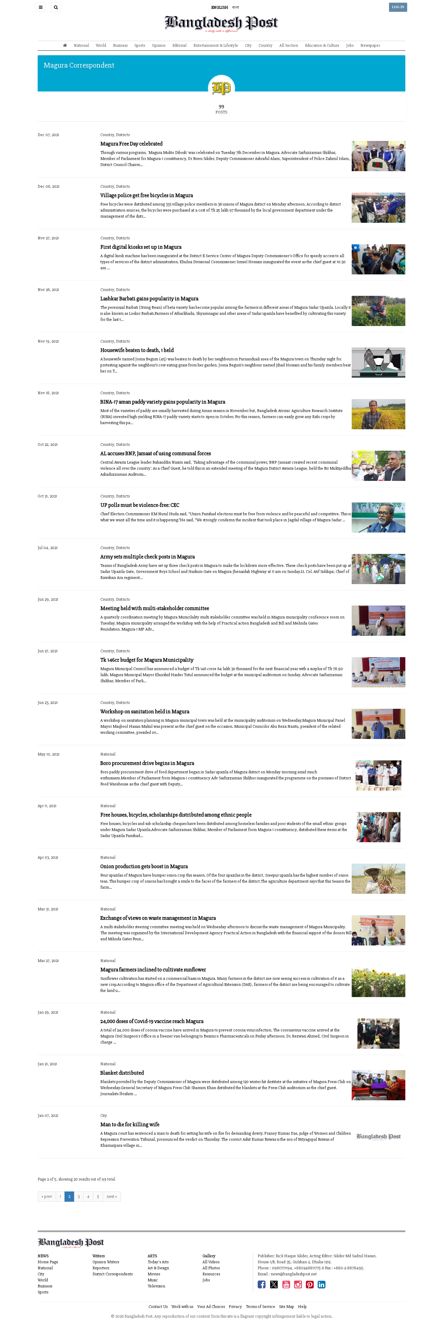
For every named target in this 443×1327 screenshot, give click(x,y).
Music (153, 1280)
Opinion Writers (106, 1262)
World (101, 45)
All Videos (211, 1262)
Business (120, 45)
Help (302, 1306)
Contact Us (158, 1306)
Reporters (101, 1268)
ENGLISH (219, 7)
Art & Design (158, 1268)
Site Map (286, 1306)
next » (112, 1196)
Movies (154, 1274)
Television (156, 1286)
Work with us (182, 1306)
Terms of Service (260, 1306)
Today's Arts (158, 1262)
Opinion (158, 45)
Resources (211, 1274)
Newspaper (370, 45)
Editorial (179, 45)
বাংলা (235, 7)
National (81, 45)
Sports (139, 45)
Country (265, 45)
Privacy (235, 1306)
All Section (288, 45)
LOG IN (398, 7)
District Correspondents (113, 1274)
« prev (47, 1196)
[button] (41, 7)
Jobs (349, 45)
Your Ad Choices (211, 1306)
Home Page (48, 1262)
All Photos (211, 1268)
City (248, 45)
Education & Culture (322, 45)
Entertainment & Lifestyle (215, 45)
